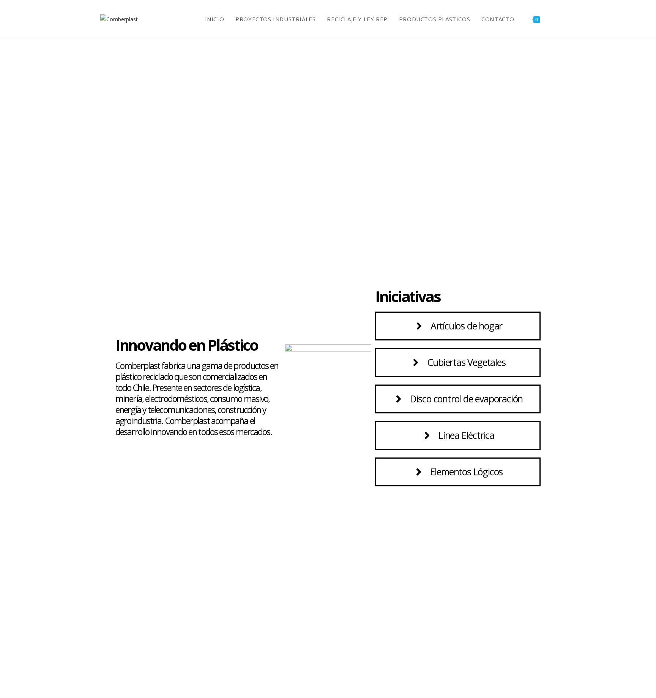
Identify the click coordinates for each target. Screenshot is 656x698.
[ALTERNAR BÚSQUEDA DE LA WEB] (553, 19)
